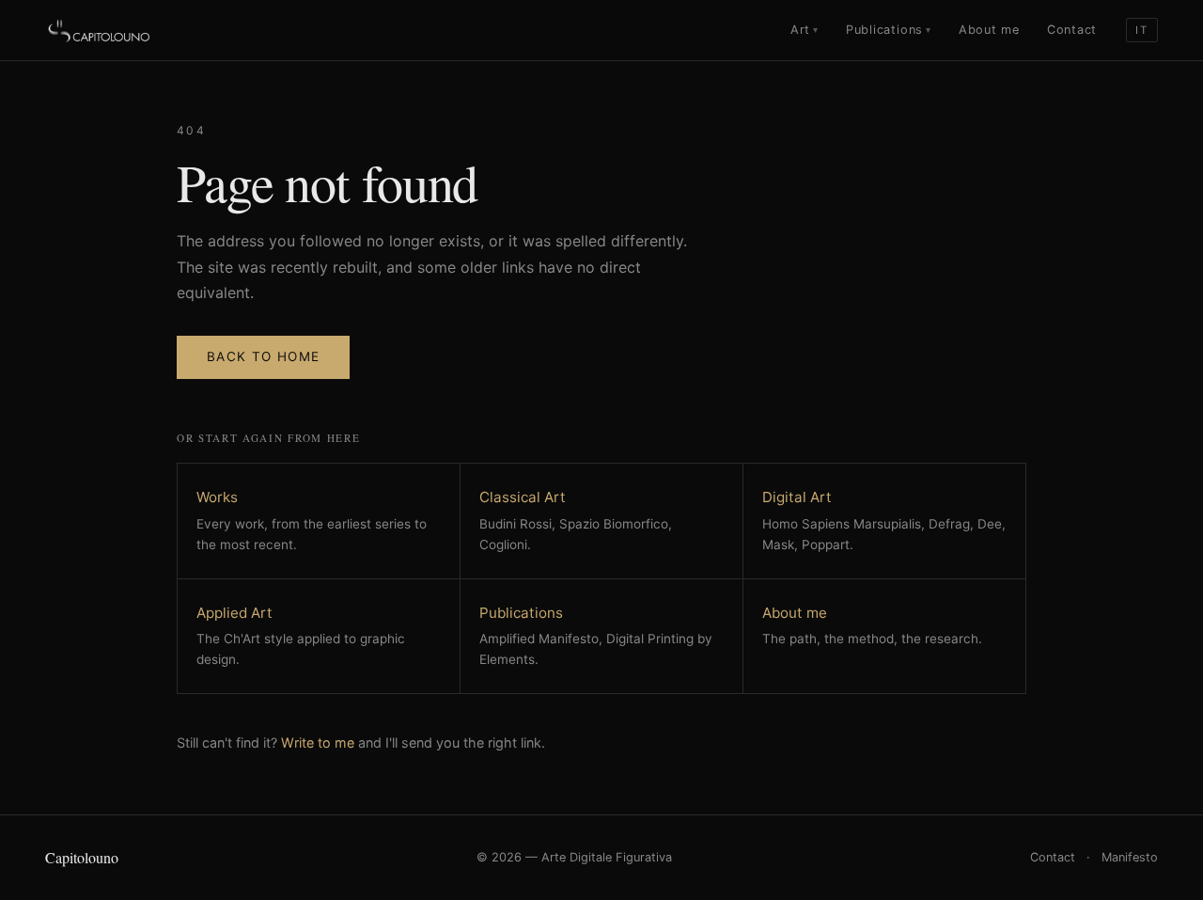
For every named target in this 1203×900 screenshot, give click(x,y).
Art (804, 30)
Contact (1072, 30)
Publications (888, 30)
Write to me (317, 742)
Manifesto (1129, 857)
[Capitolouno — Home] (100, 30)
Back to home (263, 356)
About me (989, 30)
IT (1141, 30)
